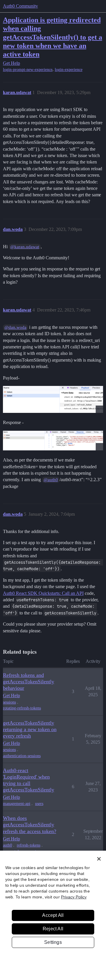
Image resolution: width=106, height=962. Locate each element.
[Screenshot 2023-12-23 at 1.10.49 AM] (53, 399)
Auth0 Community (20, 6)
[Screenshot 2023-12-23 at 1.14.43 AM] (53, 440)
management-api (16, 803)
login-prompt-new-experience (27, 69)
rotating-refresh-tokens (22, 708)
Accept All (53, 915)
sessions (9, 702)
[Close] (98, 858)
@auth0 (51, 479)
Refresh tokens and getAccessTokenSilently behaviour (28, 681)
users (39, 803)
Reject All (53, 928)
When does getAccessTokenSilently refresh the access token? (29, 824)
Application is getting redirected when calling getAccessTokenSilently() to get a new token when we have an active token (52, 37)
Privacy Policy (74, 897)
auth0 (7, 845)
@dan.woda (15, 327)
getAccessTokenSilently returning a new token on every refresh (30, 729)
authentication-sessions (22, 756)
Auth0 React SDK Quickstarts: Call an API (43, 593)
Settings (53, 942)
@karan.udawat (24, 246)
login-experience (68, 69)
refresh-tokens (28, 845)
